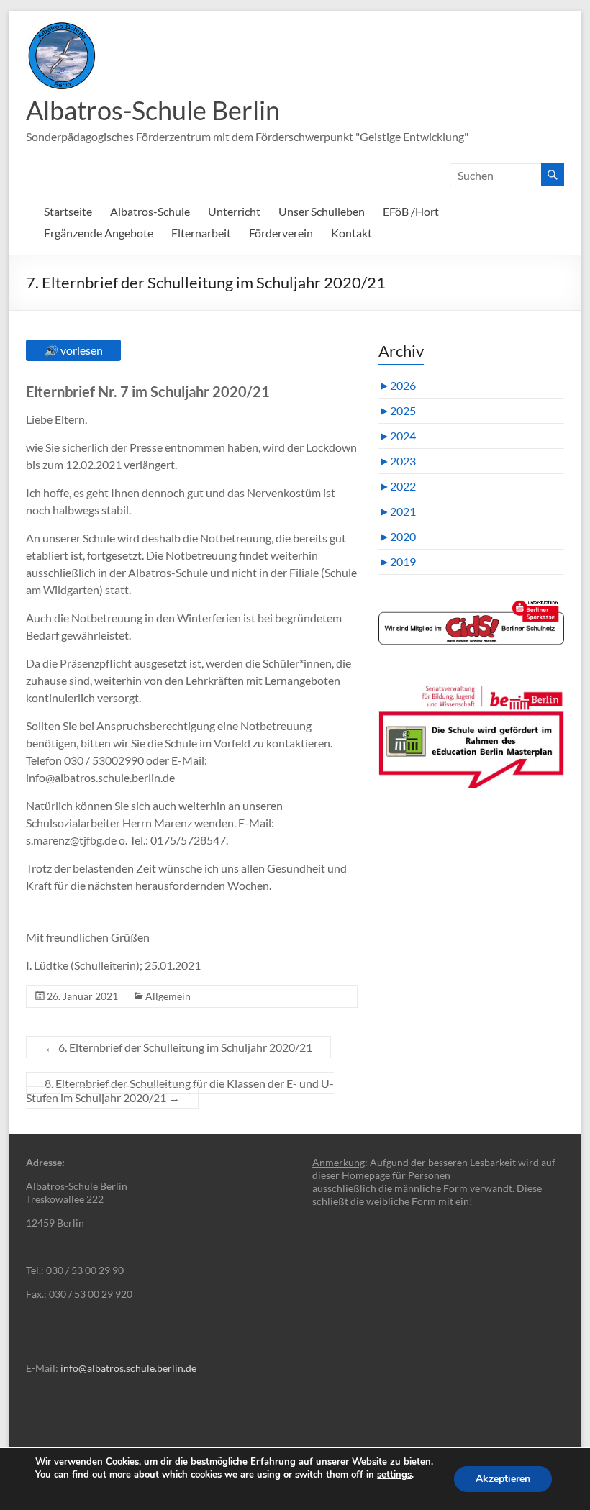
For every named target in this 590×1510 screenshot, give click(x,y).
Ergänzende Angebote (98, 233)
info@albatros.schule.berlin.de (128, 1368)
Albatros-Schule (150, 211)
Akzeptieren (503, 1479)
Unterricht (234, 211)
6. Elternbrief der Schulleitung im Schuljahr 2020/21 (178, 1047)
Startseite (68, 211)
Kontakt (351, 233)
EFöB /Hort (411, 211)
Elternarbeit (201, 233)
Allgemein (168, 996)
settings (394, 1474)
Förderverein (281, 233)
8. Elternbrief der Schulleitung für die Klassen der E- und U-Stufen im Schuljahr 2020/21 (180, 1090)
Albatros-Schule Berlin (153, 110)
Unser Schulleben (321, 211)
